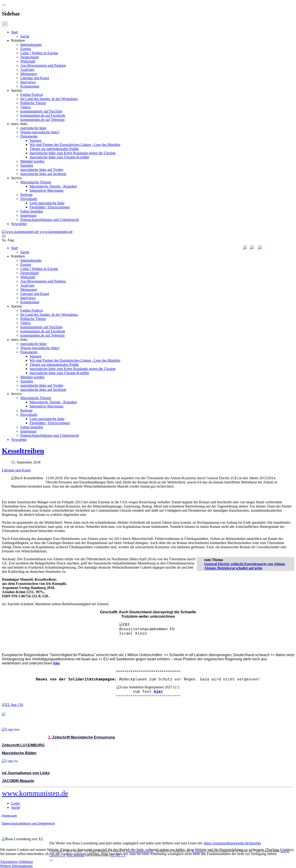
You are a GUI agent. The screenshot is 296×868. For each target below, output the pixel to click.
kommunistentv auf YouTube (41, 111)
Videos (25, 107)
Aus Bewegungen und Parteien (43, 65)
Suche (24, 36)
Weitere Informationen (16, 866)
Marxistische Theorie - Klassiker (53, 186)
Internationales (31, 45)
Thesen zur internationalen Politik (54, 149)
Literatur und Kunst (34, 78)
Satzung (35, 140)
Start (14, 32)
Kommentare (29, 86)
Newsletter (19, 224)
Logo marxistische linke (47, 203)
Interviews (28, 82)
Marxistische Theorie (35, 182)
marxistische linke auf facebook (43, 174)
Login (15, 803)
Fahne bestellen (31, 211)
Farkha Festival (31, 95)
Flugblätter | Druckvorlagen (50, 207)
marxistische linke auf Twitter (41, 170)
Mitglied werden (32, 161)
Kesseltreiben (23, 451)
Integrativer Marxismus (46, 190)
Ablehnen (25, 862)
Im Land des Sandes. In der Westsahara (49, 99)
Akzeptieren (9, 862)
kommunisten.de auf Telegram (42, 120)
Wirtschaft (27, 61)
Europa (25, 49)
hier (158, 691)
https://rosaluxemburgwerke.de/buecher (232, 843)
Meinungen (28, 74)
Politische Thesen (33, 103)
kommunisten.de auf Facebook (42, 115)
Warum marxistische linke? (40, 132)
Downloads (28, 199)
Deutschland (29, 57)
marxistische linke (33, 128)
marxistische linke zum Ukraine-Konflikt (59, 157)
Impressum (28, 215)
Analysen (27, 70)
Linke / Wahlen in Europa (39, 53)
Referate (26, 195)
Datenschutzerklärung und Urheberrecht (49, 220)
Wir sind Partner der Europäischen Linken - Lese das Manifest (75, 145)
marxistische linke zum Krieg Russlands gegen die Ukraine (73, 153)
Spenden (26, 165)
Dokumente (28, 136)
